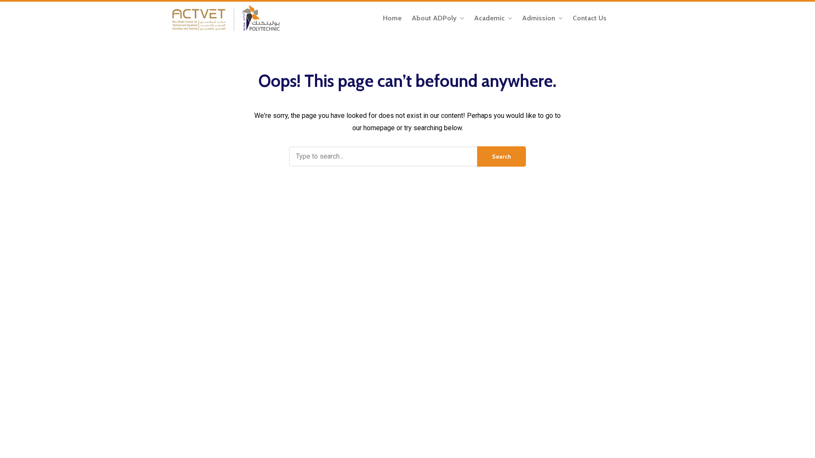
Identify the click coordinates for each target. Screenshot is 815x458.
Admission (538, 18)
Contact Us (590, 18)
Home (392, 18)
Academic (489, 18)
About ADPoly (434, 18)
